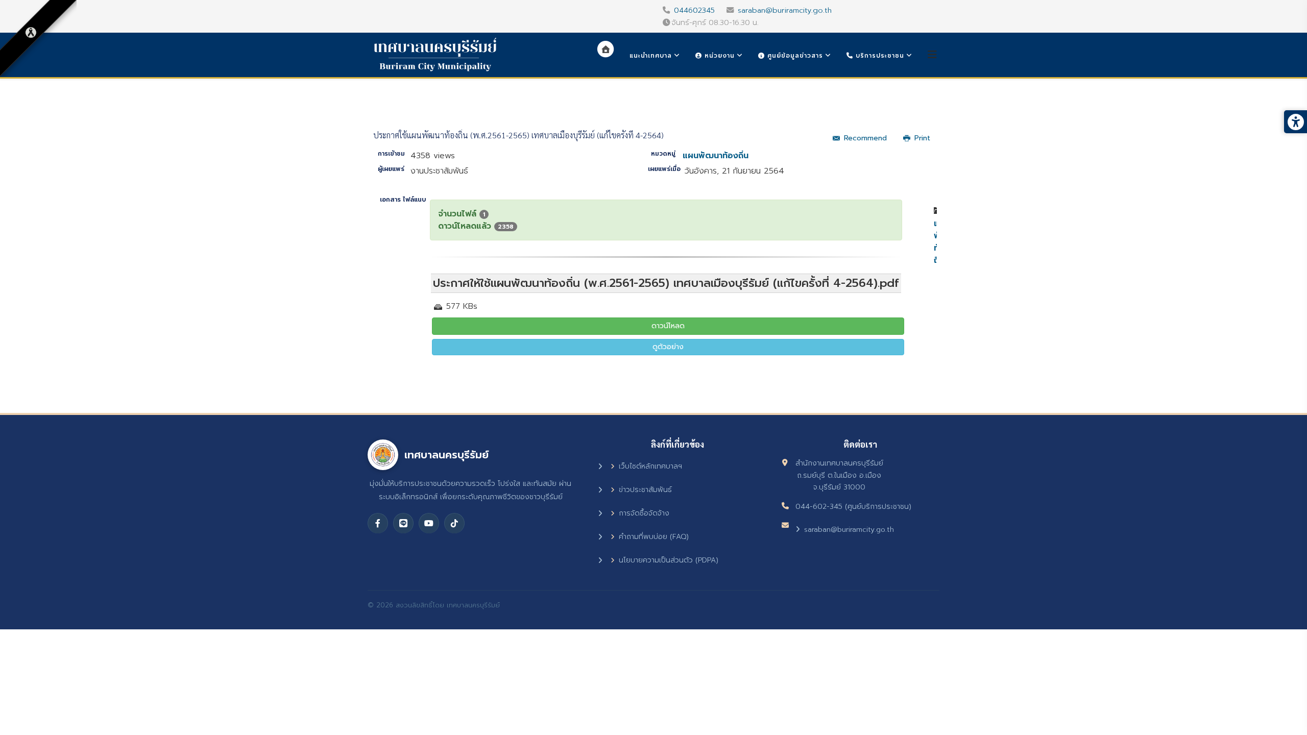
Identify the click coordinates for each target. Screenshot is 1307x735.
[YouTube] (429, 523)
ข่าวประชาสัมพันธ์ (645, 489)
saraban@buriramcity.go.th (785, 10)
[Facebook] (378, 523)
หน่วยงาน (718, 55)
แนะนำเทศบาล (651, 55)
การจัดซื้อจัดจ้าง (644, 513)
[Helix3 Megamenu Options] (932, 55)
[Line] (403, 523)
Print (922, 138)
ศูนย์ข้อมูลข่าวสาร (794, 55)
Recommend (865, 138)
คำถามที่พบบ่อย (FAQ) (654, 536)
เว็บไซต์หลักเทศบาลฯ (650, 466)
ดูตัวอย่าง (668, 346)
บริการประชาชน (878, 55)
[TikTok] (454, 523)
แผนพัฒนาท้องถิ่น (715, 156)
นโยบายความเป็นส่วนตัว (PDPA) (668, 560)
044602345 (694, 10)
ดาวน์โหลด (668, 326)
